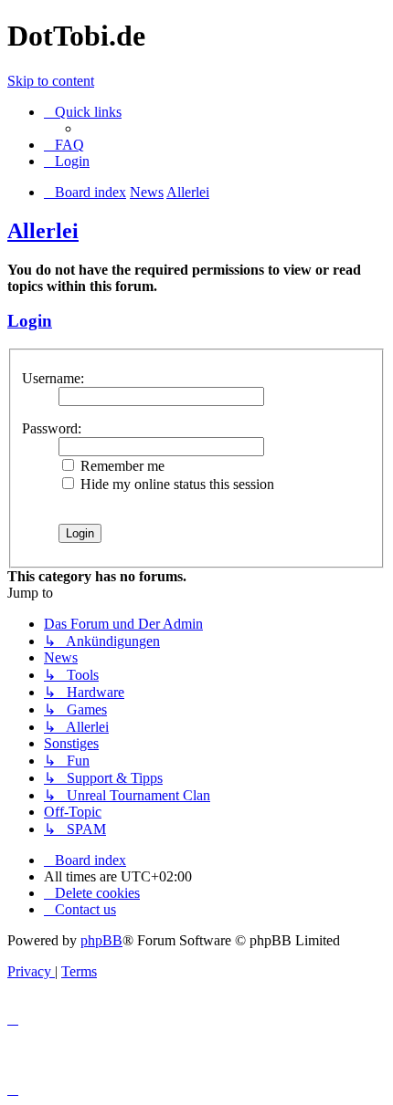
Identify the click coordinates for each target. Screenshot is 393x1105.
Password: (51, 428)
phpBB (101, 940)
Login (29, 320)
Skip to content (50, 81)
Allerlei (43, 231)
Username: (53, 378)
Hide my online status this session (175, 484)
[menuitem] (64, 144)
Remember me (121, 466)
